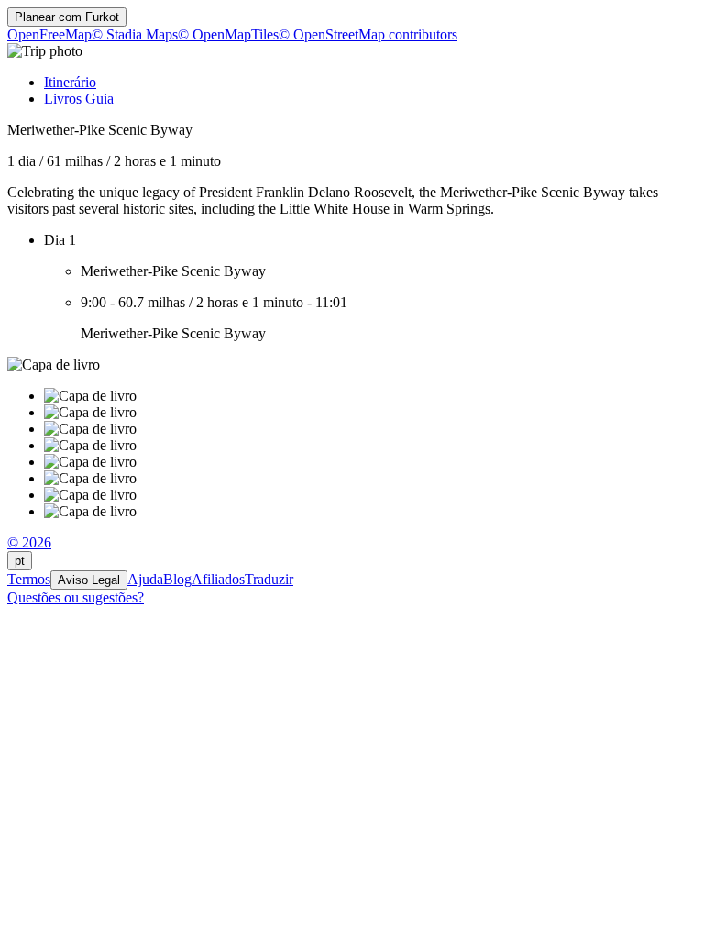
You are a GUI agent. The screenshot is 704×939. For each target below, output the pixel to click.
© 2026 (29, 542)
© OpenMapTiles (228, 34)
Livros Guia (79, 98)
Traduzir (269, 579)
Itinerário (70, 82)
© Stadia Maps (135, 34)
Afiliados (218, 579)
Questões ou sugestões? (75, 597)
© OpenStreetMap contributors (368, 34)
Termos (28, 579)
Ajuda (145, 579)
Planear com (67, 17)
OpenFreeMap (49, 34)
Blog (177, 579)
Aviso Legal (89, 580)
